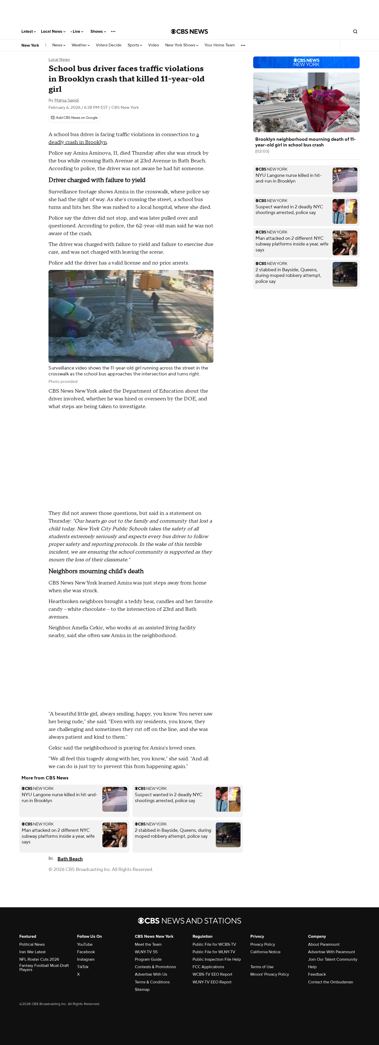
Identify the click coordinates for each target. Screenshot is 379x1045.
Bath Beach (70, 859)
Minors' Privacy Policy (269, 974)
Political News (32, 944)
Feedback (317, 974)
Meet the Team (148, 944)
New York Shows (180, 45)
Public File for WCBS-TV (214, 944)
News (57, 45)
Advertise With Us (151, 974)
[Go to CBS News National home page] (189, 31)
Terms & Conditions (152, 982)
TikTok (82, 967)
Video (153, 45)
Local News (52, 31)
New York (30, 45)
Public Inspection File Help (217, 959)
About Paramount (324, 944)
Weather (80, 45)
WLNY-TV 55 (146, 952)
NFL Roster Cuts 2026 (39, 959)
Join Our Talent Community (332, 959)
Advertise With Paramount (331, 952)
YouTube (85, 944)
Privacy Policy (262, 944)
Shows (97, 31)
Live (77, 31)
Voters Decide (108, 45)
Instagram (86, 959)
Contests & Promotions (155, 967)
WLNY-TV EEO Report (212, 982)
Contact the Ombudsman (330, 982)
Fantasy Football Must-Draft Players (44, 968)
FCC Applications (208, 967)
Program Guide (148, 959)
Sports (134, 45)
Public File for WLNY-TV (214, 952)
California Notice (265, 952)
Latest (27, 31)
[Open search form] (355, 31)
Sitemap (142, 990)
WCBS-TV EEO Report (212, 974)
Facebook (86, 952)
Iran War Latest (32, 952)
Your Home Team (219, 45)
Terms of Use (262, 967)
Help (312, 967)
